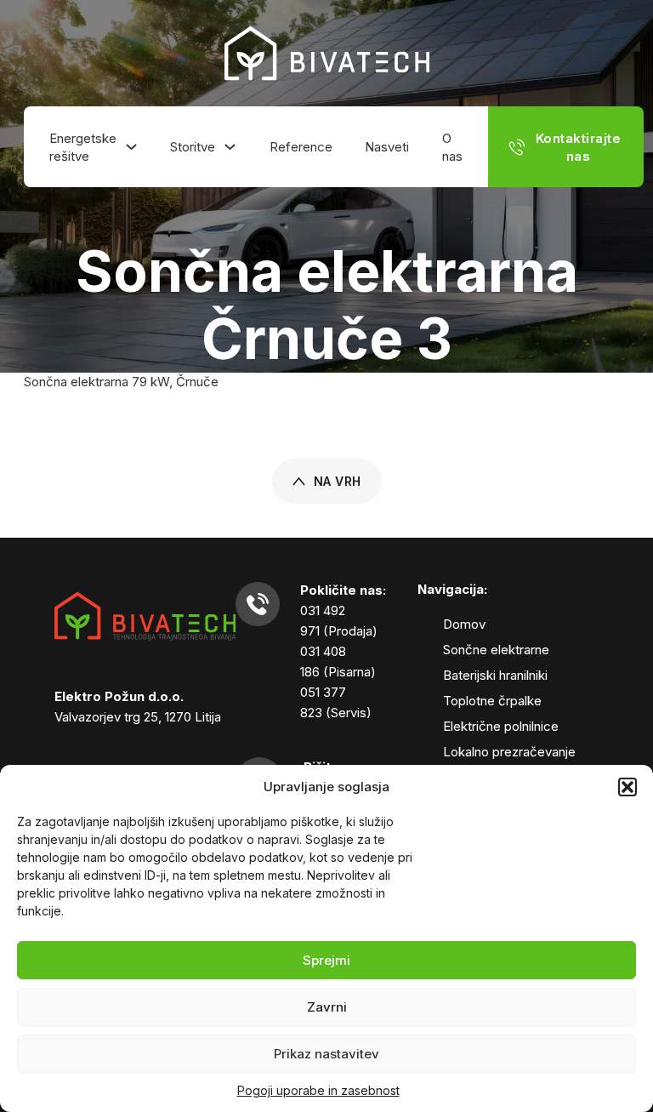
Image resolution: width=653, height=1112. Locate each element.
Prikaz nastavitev (326, 1054)
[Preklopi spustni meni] (131, 146)
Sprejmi (326, 960)
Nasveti (387, 147)
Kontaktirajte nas (579, 147)
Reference (301, 147)
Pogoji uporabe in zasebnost (318, 1090)
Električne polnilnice (501, 726)
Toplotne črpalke (492, 701)
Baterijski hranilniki (495, 675)
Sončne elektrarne (496, 650)
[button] (627, 787)
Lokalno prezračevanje (509, 752)
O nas (452, 147)
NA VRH (337, 481)
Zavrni (327, 1007)
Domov (464, 624)
